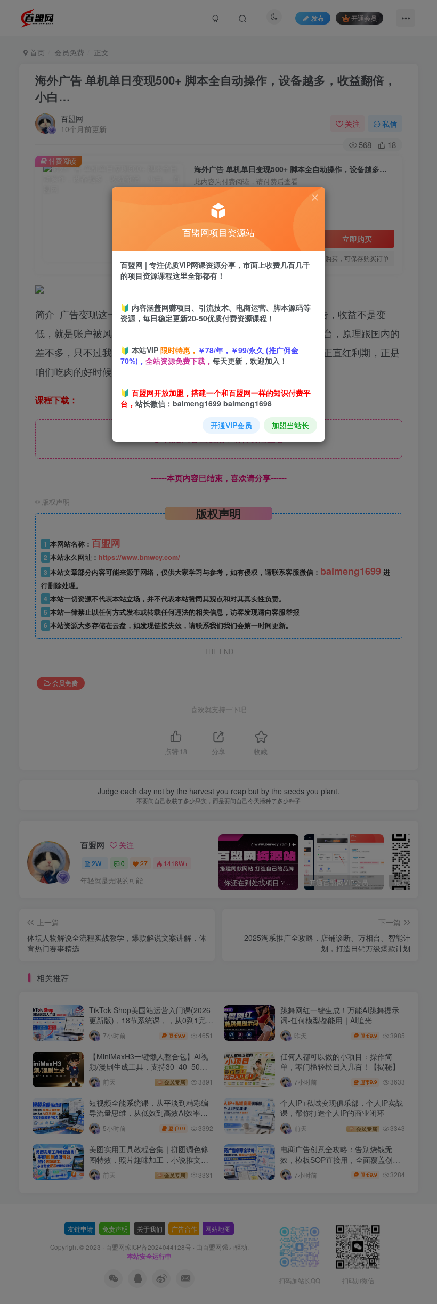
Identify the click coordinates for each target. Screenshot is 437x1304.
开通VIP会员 (231, 425)
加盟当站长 (290, 425)
